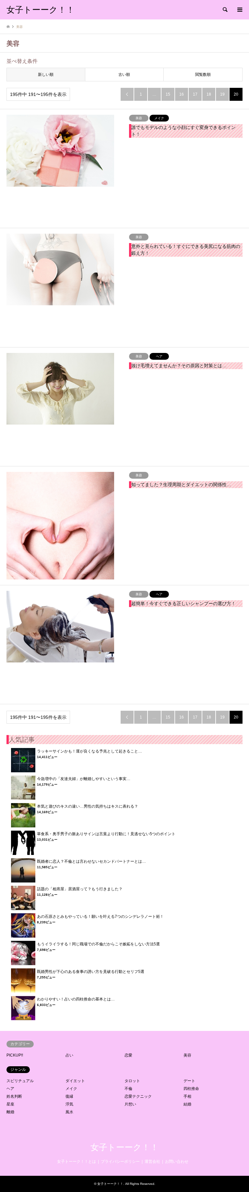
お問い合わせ (176, 1161)
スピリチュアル (20, 1081)
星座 (10, 1104)
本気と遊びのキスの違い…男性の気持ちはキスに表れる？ (87, 806)
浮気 (69, 1104)
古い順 (124, 74)
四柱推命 (191, 1088)
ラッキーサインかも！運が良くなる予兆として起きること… (89, 751)
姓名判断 (14, 1096)
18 (209, 94)
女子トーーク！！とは (76, 1161)
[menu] (239, 9)
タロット (132, 1081)
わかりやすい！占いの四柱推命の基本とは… (76, 999)
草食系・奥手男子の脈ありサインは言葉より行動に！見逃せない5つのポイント (106, 834)
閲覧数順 (203, 74)
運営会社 (152, 1161)
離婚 (10, 1112)
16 (181, 94)
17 (195, 94)
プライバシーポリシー (120, 1161)
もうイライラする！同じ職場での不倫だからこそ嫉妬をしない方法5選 (98, 944)
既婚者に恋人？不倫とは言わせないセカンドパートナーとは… (91, 861)
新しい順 (45, 74)
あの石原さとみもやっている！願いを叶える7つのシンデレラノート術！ (100, 916)
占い (69, 1055)
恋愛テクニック (138, 1096)
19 (222, 94)
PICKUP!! (14, 1055)
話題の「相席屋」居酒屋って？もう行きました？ (80, 889)
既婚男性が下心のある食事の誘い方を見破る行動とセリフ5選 (90, 971)
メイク (71, 1088)
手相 (187, 1096)
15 (168, 94)
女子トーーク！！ (124, 1147)
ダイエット (75, 1081)
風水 (69, 1112)
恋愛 (128, 1055)
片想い (130, 1104)
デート (189, 1081)
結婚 (187, 1104)
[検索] (224, 9)
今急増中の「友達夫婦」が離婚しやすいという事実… (83, 779)
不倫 (128, 1088)
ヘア (10, 1088)
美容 (187, 1055)
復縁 (69, 1096)
